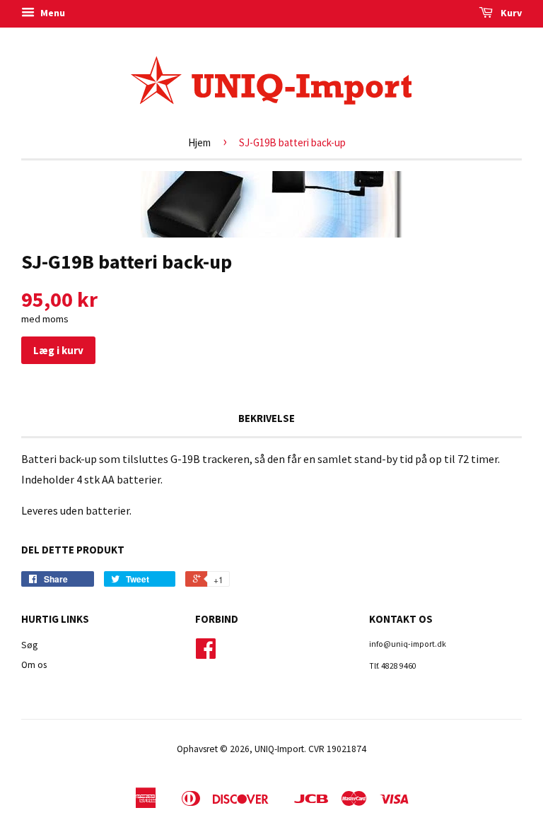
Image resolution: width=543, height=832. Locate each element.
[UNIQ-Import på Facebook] (205, 654)
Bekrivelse (266, 418)
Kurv (510, 12)
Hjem (199, 142)
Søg (29, 645)
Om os (34, 665)
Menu (51, 12)
